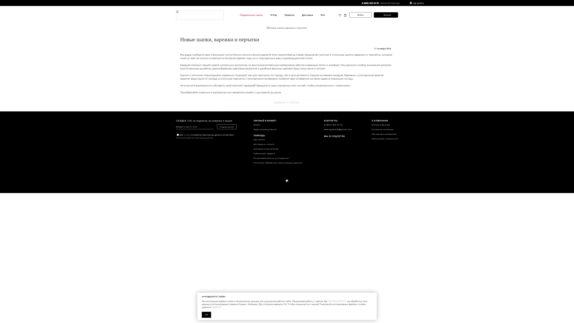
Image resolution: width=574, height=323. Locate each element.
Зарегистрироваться (265, 129)
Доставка (307, 15)
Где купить (259, 139)
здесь (216, 307)
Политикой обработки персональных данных (194, 138)
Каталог (387, 15)
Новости (289, 15)
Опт (323, 15)
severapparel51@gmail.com (338, 129)
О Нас (273, 15)
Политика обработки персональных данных (278, 163)
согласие (186, 135)
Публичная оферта (264, 153)
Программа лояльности (385, 139)
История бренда (381, 125)
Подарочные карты (251, 15)
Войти (360, 15)
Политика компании (383, 129)
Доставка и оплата (264, 144)
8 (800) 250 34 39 (370, 3)
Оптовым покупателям (266, 149)
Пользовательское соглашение (271, 158)
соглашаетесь (337, 301)
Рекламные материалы (384, 134)
